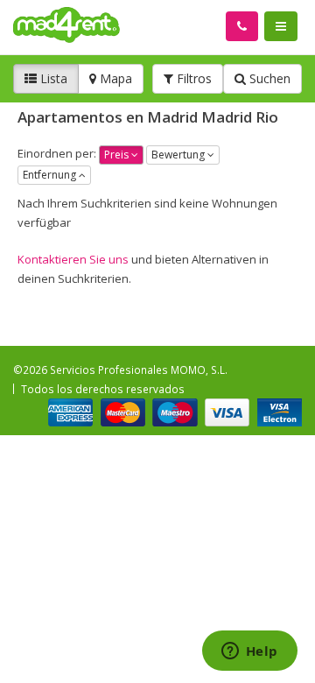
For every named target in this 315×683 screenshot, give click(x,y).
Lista (52, 78)
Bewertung (179, 154)
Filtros (192, 78)
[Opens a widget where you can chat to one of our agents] (249, 652)
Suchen (268, 78)
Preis (117, 154)
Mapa (114, 78)
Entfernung (51, 174)
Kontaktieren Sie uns (74, 259)
